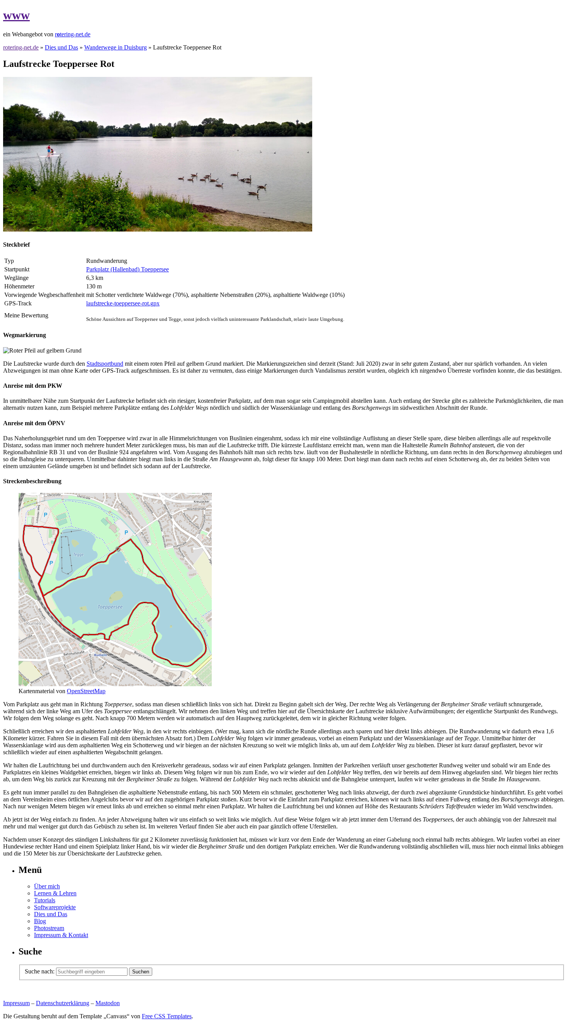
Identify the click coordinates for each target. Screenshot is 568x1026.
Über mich (47, 886)
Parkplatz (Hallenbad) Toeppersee (127, 269)
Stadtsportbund (105, 363)
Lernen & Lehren (55, 893)
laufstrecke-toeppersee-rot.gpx (123, 303)
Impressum (16, 1003)
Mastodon (107, 1003)
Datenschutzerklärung (62, 1003)
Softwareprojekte (55, 907)
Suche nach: (39, 971)
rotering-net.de (21, 47)
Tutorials (44, 900)
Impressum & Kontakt (61, 935)
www (16, 15)
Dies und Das (61, 47)
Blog (40, 921)
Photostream (49, 928)
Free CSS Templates (167, 1016)
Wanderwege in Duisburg (115, 47)
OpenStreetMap (86, 691)
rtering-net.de (72, 34)
